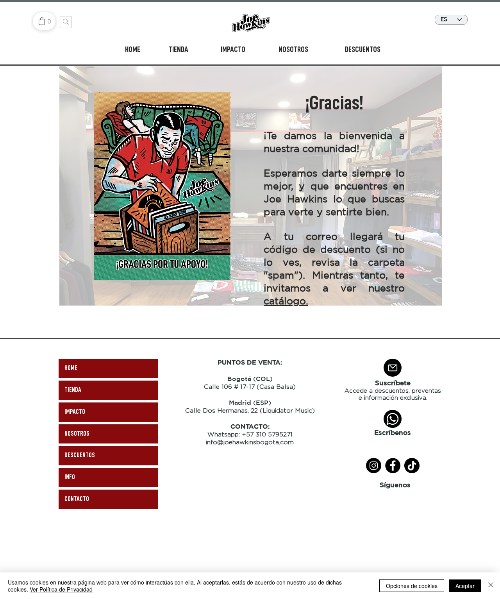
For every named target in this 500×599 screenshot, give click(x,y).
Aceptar (465, 586)
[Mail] (393, 368)
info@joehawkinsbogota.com (250, 442)
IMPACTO (74, 412)
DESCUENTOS (79, 455)
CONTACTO (76, 499)
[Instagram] (373, 465)
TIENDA (72, 390)
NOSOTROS (76, 434)
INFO (69, 477)
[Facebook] (392, 465)
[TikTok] (412, 465)
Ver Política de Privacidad (61, 589)
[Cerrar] (490, 586)
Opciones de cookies (412, 586)
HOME (70, 368)
